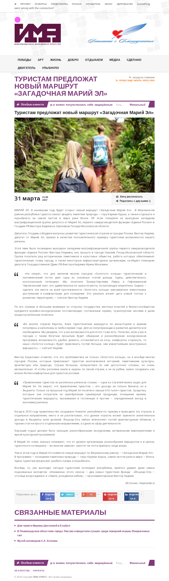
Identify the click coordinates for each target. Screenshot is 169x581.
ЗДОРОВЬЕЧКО (125, 4)
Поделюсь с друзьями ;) (135, 201)
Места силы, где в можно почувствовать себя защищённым (67, 104)
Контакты (38, 571)
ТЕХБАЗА (77, 4)
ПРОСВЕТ (25, 4)
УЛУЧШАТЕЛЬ (93, 4)
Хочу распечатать (131, 196)
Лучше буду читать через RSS (137, 80)
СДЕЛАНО (134, 60)
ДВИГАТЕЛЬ (26, 68)
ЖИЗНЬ (55, 60)
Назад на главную (144, 77)
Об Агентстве (22, 571)
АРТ (41, 60)
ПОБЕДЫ (24, 60)
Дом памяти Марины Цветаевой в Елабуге (43, 525)
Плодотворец (59, 4)
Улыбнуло (50, 68)
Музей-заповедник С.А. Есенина (37, 540)
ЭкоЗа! (109, 4)
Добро (73, 60)
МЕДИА (114, 60)
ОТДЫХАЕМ (94, 60)
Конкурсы (41, 4)
